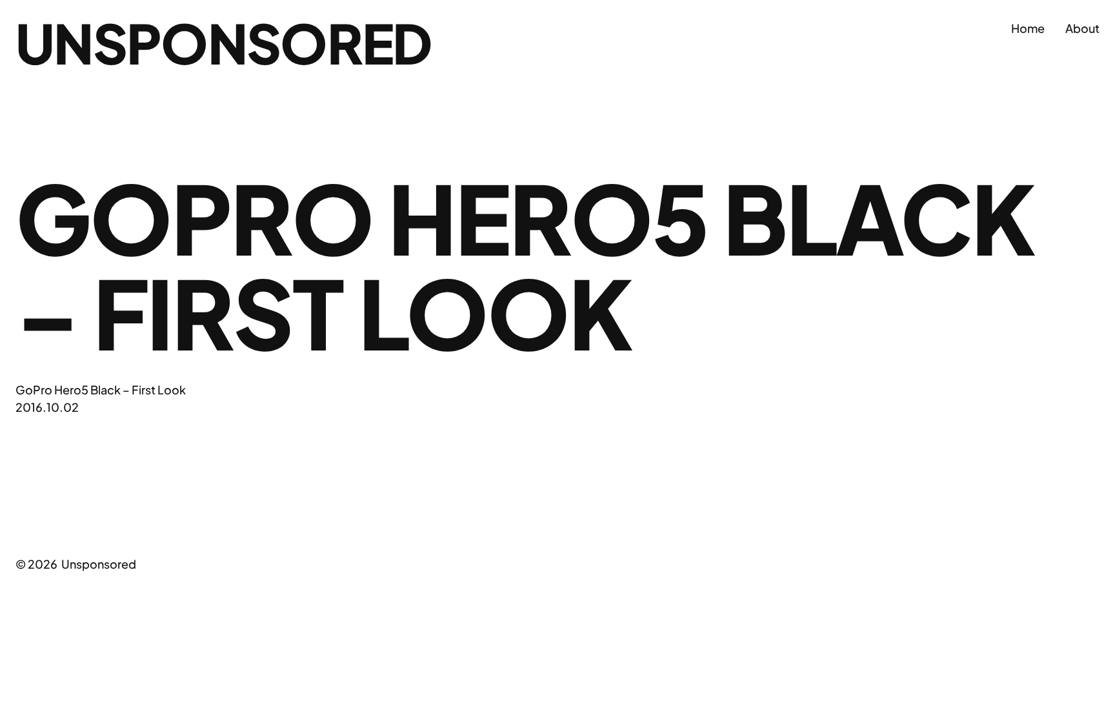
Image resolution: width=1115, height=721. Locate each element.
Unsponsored (223, 42)
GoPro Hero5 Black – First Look (100, 389)
